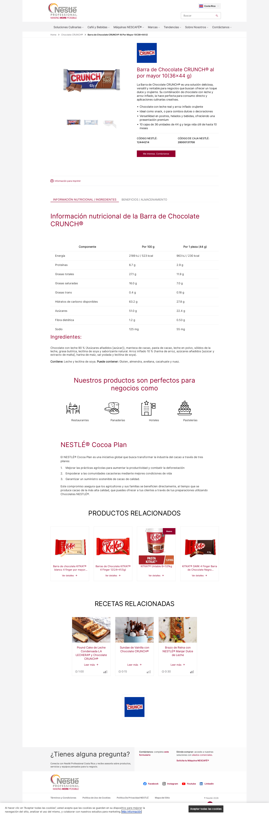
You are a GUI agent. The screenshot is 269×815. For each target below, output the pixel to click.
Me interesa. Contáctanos (156, 153)
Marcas (153, 27)
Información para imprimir (68, 181)
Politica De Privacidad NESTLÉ (133, 797)
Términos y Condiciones (63, 797)
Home (53, 34)
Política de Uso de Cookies (97, 797)
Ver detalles (70, 554)
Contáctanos (220, 27)
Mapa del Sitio (162, 797)
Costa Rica (209, 6)
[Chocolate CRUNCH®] (149, 53)
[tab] (84, 199)
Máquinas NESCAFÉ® (127, 27)
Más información (131, 811)
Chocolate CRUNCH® (72, 34)
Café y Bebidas (97, 27)
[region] (134, 809)
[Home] (62, 11)
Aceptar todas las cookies (206, 808)
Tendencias (171, 27)
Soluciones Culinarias (67, 27)
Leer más (91, 646)
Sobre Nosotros (195, 27)
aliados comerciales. (202, 755)
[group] (73, 121)
